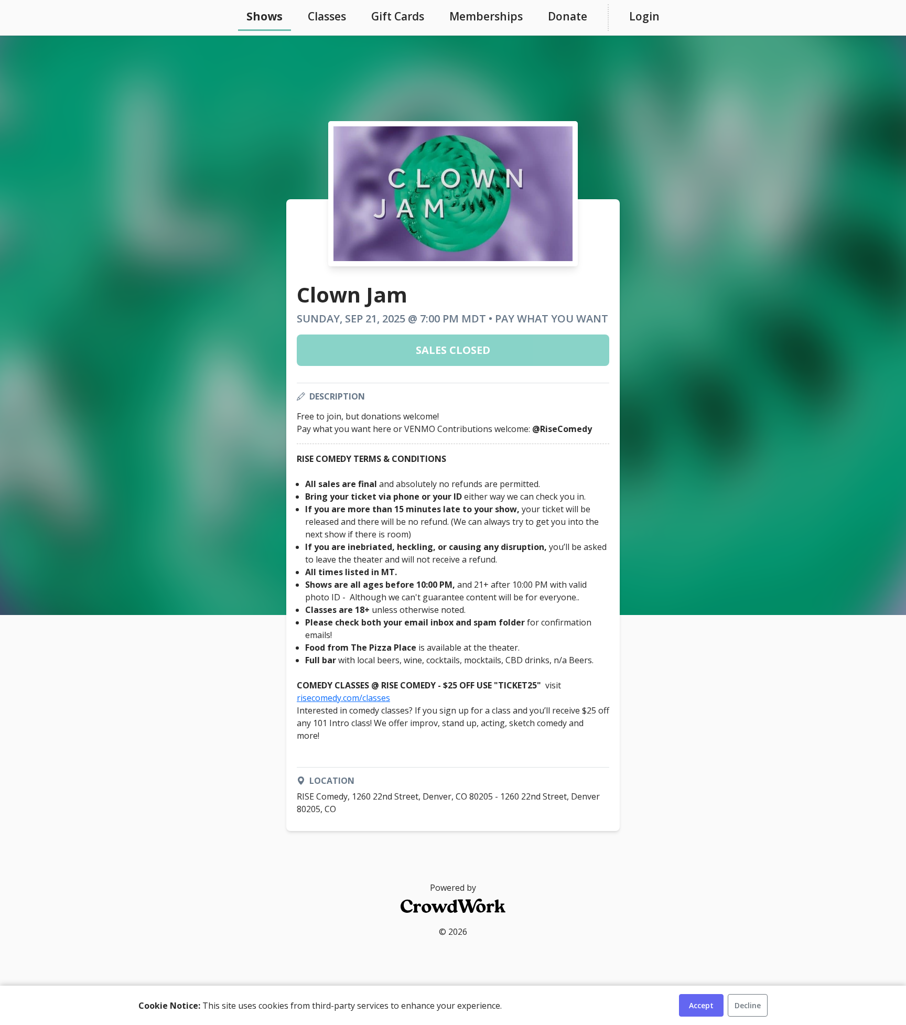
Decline (748, 1005)
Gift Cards (397, 16)
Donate (567, 16)
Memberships (486, 16)
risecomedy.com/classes (343, 698)
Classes (327, 16)
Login (644, 16)
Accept (701, 1005)
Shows (264, 16)
